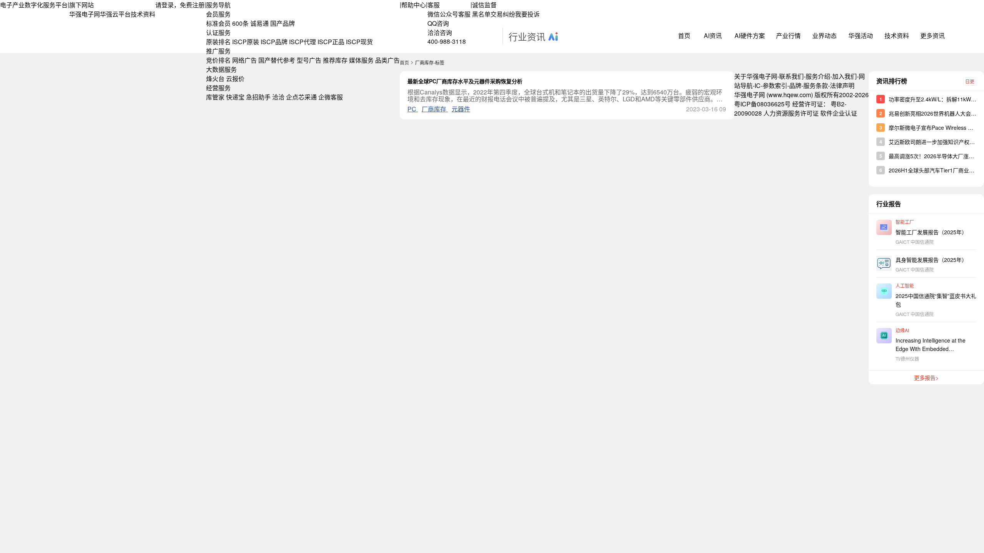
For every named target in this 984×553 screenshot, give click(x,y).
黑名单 (481, 14)
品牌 (795, 85)
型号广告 (309, 60)
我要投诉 (527, 14)
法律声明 (842, 85)
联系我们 (791, 76)
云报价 (235, 78)
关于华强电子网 (755, 76)
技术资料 (143, 14)
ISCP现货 (359, 41)
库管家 (215, 97)
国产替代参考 (276, 60)
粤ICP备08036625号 (762, 103)
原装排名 (218, 41)
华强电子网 (84, 14)
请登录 (164, 4)
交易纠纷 (502, 14)
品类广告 (387, 60)
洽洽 (278, 97)
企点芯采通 (301, 97)
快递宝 (235, 97)
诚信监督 (484, 4)
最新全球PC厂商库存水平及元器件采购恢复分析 (464, 81)
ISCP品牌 (274, 41)
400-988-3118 (446, 41)
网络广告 (244, 60)
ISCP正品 (330, 41)
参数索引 (775, 85)
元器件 (461, 108)
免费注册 (192, 4)
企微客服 (330, 97)
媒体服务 (361, 60)
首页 (684, 35)
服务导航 (218, 4)
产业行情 (788, 35)
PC (412, 108)
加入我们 (844, 76)
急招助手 (258, 97)
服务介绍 (818, 76)
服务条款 (815, 85)
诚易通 (259, 23)
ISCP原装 (245, 41)
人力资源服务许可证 (791, 113)
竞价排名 (218, 60)
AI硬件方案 (750, 35)
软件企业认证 (838, 113)
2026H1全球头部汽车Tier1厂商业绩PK (935, 170)
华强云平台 (115, 14)
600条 (240, 23)
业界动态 (824, 35)
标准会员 (218, 23)
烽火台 (215, 78)
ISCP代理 (302, 41)
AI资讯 (713, 35)
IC (758, 85)
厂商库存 (435, 108)
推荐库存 (335, 60)
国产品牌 (282, 23)
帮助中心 (413, 4)
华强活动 (860, 35)
